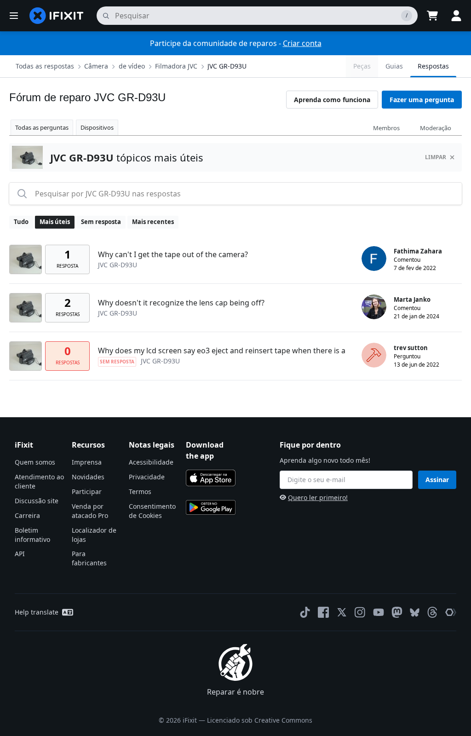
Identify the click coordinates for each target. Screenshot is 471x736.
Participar (87, 491)
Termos (140, 491)
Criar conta (302, 43)
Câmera (96, 66)
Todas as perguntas (42, 127)
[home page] (56, 15)
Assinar (437, 479)
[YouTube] (378, 612)
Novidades (88, 476)
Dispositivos (97, 127)
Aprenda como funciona (332, 99)
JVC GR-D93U (227, 66)
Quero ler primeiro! (318, 497)
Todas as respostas (45, 66)
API (20, 553)
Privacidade (147, 476)
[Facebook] (323, 612)
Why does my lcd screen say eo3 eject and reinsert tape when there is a (221, 350)
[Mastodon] (396, 612)
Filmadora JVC (176, 66)
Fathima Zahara (418, 251)
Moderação (435, 128)
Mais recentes (153, 222)
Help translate (36, 612)
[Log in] (456, 15)
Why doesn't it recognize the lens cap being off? (181, 303)
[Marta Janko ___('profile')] (374, 306)
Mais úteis (55, 222)
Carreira (27, 515)
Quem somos (35, 462)
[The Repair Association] (450, 612)
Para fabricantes (89, 558)
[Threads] (432, 612)
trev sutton (411, 348)
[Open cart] (432, 15)
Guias (394, 66)
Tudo (21, 222)
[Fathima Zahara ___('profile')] (374, 258)
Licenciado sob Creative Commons (259, 720)
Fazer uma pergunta (422, 99)
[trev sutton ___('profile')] (374, 355)
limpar (435, 157)
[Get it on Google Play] (211, 507)
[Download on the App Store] (211, 478)
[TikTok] (304, 612)
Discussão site (36, 500)
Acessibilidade (151, 462)
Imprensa (87, 462)
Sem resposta (101, 222)
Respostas (433, 66)
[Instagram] (360, 612)
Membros (386, 128)
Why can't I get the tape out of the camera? (173, 254)
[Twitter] (341, 612)
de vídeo (132, 66)
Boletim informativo (32, 535)
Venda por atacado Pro (90, 511)
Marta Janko (412, 299)
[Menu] (14, 15)
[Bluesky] (414, 612)
